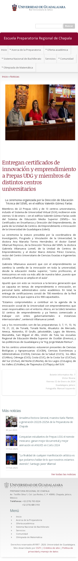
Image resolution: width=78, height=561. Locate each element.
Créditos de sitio (51, 547)
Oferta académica (57, 49)
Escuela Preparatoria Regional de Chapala (38, 38)
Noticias (14, 76)
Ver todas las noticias (63, 474)
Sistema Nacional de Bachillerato (22, 58)
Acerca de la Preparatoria (26, 49)
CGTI (38, 547)
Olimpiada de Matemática (18, 67)
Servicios (50, 58)
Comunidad (66, 58)
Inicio (4, 49)
